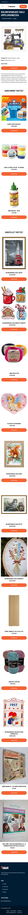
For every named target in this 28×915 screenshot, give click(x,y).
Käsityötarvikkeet (7, 18)
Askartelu (5, 886)
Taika (4, 884)
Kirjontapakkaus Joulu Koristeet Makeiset (14, 323)
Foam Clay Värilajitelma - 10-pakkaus (14, 167)
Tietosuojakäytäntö (11, 912)
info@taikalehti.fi (4, 1)
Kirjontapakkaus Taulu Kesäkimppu (14, 578)
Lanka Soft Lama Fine (14, 682)
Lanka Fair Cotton (14, 373)
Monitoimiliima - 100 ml (14, 211)
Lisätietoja (14, 68)
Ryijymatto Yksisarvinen (14, 423)
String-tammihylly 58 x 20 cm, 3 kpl (14, 631)
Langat (15, 18)
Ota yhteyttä (13, 911)
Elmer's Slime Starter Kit (14, 124)
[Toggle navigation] (2, 6)
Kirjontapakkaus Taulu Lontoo (14, 272)
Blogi (4, 892)
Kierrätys (5, 889)
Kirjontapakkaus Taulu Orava (14, 474)
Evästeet (19, 911)
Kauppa (23, 6)
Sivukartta (19, 912)
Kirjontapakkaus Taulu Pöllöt (14, 524)
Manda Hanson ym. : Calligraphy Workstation (14, 786)
